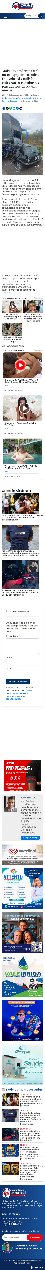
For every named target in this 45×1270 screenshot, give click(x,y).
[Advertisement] (22, 45)
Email (8, 668)
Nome (9, 657)
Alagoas (14, 98)
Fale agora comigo (30, 837)
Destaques (14, 101)
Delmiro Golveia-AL (26, 98)
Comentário (12, 636)
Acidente (6, 98)
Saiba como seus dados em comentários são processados (19, 695)
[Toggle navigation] (6, 16)
